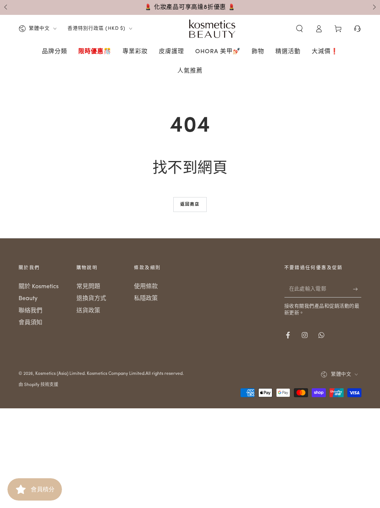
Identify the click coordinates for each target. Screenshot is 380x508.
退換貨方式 (91, 299)
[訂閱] (357, 289)
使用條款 (146, 287)
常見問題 (88, 287)
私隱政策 (146, 299)
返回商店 (190, 205)
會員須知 (30, 323)
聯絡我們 (30, 311)
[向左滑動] (6, 7)
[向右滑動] (373, 7)
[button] (299, 28)
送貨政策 (88, 311)
